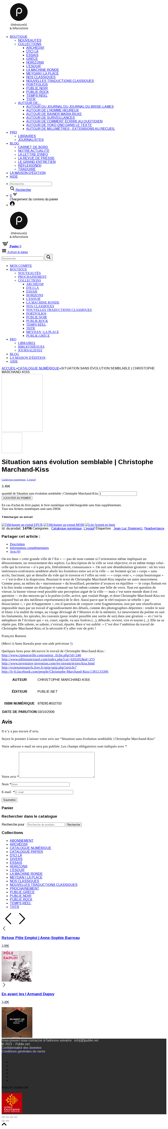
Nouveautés (29, 40)
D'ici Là (32, 51)
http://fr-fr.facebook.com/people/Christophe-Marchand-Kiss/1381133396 (55, 671)
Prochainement (32, 276)
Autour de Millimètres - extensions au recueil (70, 128)
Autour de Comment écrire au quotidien (64, 121)
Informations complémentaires (29, 548)
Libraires (27, 136)
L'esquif (33, 66)
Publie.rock (37, 92)
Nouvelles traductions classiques (60, 81)
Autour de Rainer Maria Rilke (54, 114)
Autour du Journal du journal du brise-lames (70, 106)
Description (17, 544)
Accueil (9, 368)
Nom (6, 784)
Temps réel (37, 95)
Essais (32, 55)
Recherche (73, 824)
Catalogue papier (26, 851)
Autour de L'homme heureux (52, 110)
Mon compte (21, 265)
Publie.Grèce (38, 335)
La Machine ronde (42, 70)
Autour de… (29, 103)
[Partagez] (7, 1117)
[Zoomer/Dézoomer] (15, 1117)
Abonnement (22, 840)
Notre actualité (33, 151)
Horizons (35, 62)
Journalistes (31, 139)
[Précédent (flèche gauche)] (3, 1120)
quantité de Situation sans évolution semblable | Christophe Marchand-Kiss (50, 493)
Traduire (27, 169)
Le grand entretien (37, 162)
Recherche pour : (14, 824)
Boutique (18, 36)
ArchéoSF (35, 47)
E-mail (8, 792)
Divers (16, 859)
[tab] (88, 544)
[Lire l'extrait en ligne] (100, 524)
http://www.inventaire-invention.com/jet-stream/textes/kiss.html (48, 663)
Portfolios (37, 84)
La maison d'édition (27, 173)
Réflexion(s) (29, 165)
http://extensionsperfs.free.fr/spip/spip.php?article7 (39, 667)
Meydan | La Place (42, 73)
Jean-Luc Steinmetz (128, 528)
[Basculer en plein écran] (11, 1117)
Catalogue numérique (38, 368)
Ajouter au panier (17, 497)
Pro (13, 132)
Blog (14, 143)
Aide (14, 176)
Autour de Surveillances (50, 117)
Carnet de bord (33, 147)
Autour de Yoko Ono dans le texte (59, 125)
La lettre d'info (33, 154)
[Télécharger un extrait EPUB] (22, 524)
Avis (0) (15, 551)
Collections (29, 44)
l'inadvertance (154, 528)
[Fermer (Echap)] (3, 1117)
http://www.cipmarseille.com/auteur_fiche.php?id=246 (41, 655)
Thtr (30, 99)
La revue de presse (36, 158)
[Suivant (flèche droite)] (7, 1120)
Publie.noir (37, 88)
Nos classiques (41, 77)
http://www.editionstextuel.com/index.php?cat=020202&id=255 (48, 659)
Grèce (32, 59)
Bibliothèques (31, 346)
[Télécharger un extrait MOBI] (63, 524)
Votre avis (10, 777)
